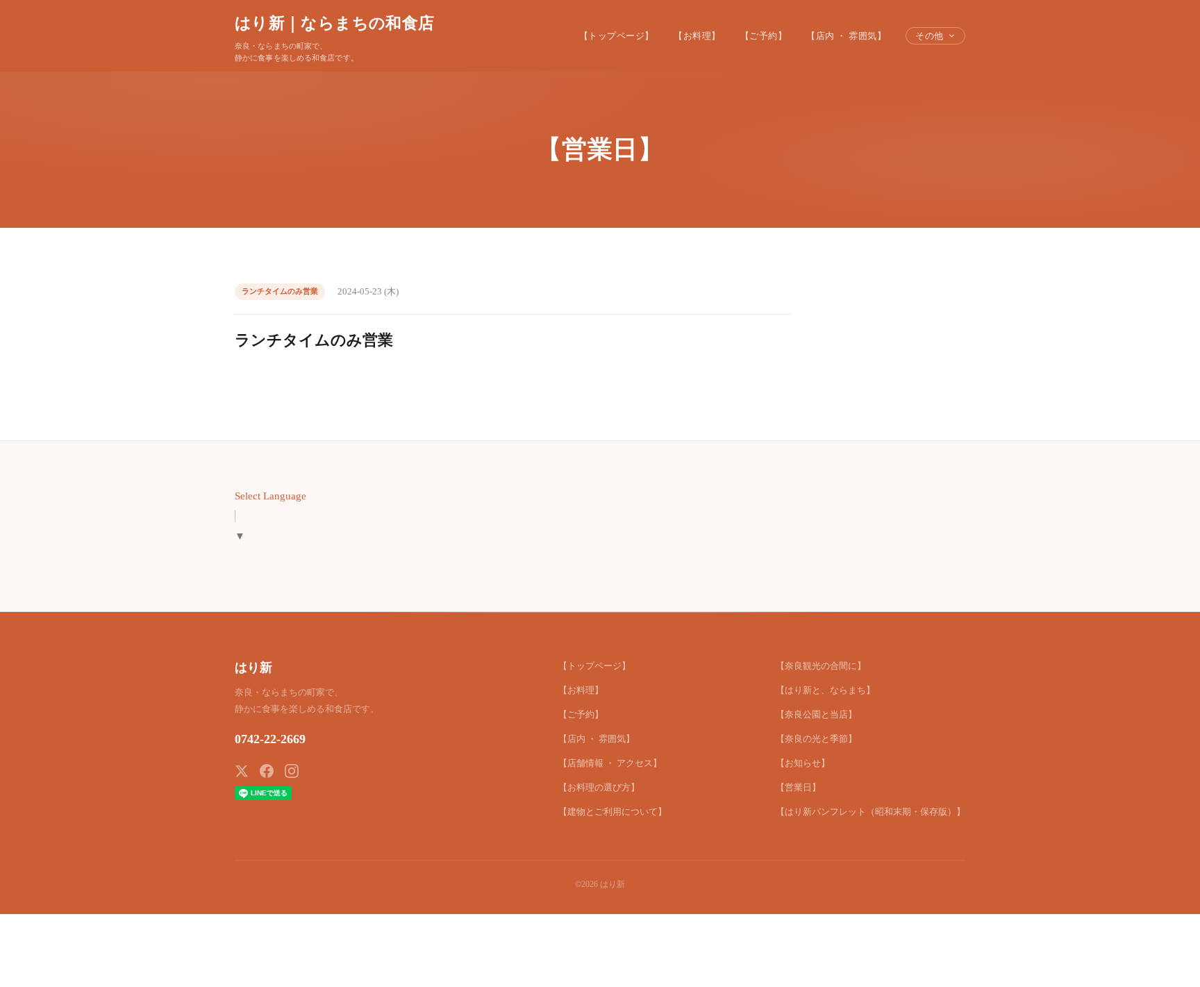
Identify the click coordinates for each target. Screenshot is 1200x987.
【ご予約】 (764, 36)
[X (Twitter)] (242, 771)
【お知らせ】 (803, 763)
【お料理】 (697, 36)
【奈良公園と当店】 (816, 714)
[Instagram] (292, 771)
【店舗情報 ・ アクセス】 (610, 763)
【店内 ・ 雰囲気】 (846, 36)
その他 (929, 36)
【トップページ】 (616, 36)
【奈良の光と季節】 (816, 738)
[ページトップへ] (1162, 960)
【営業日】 (798, 787)
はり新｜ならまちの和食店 (334, 23)
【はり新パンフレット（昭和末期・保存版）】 (870, 811)
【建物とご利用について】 (612, 811)
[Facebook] (267, 771)
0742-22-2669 (270, 739)
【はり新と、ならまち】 (825, 690)
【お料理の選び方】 (599, 787)
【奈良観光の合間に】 (821, 666)
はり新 (253, 667)
